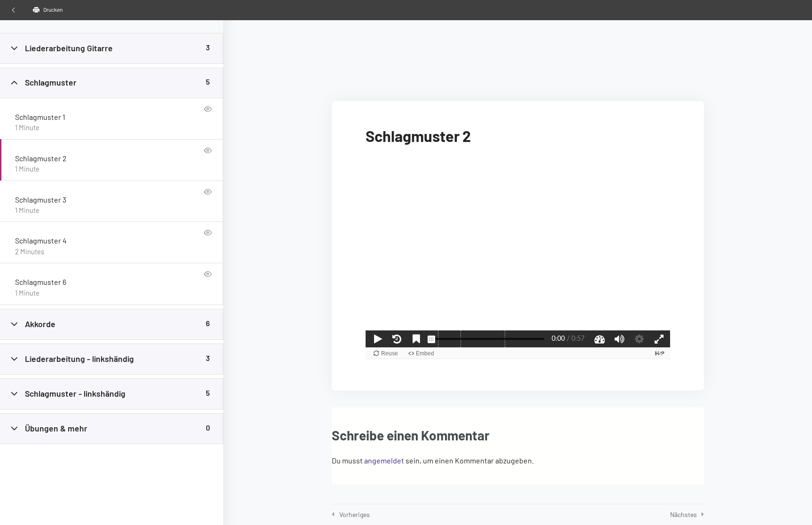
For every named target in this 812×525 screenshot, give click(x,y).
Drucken (52, 9)
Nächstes (683, 514)
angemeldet (384, 460)
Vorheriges (354, 514)
